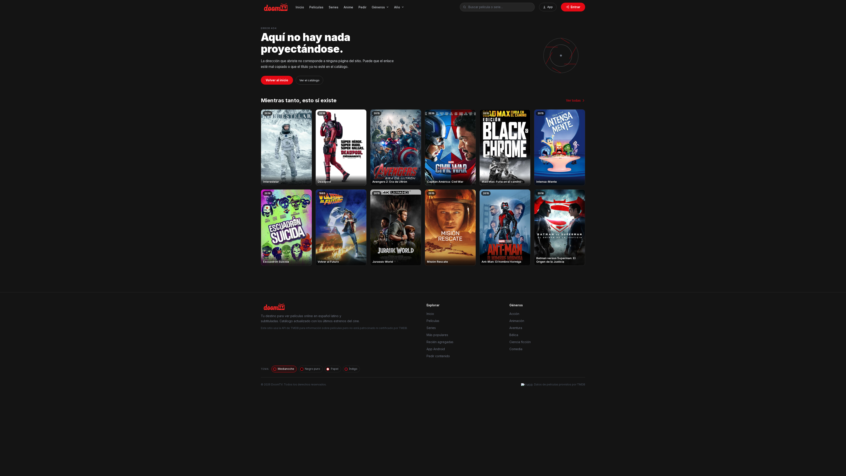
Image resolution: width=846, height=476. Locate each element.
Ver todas (573, 100)
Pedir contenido (438, 356)
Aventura (515, 328)
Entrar (575, 7)
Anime (348, 7)
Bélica (513, 335)
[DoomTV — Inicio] (276, 7)
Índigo (353, 368)
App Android (436, 349)
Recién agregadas (440, 342)
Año (397, 7)
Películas (316, 7)
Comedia (515, 349)
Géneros (378, 7)
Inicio (300, 7)
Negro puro (312, 368)
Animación (516, 321)
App (550, 7)
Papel (334, 368)
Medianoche (286, 368)
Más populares (437, 335)
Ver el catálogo (309, 80)
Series (333, 7)
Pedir (362, 7)
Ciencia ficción (520, 342)
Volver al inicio (277, 80)
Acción (514, 314)
